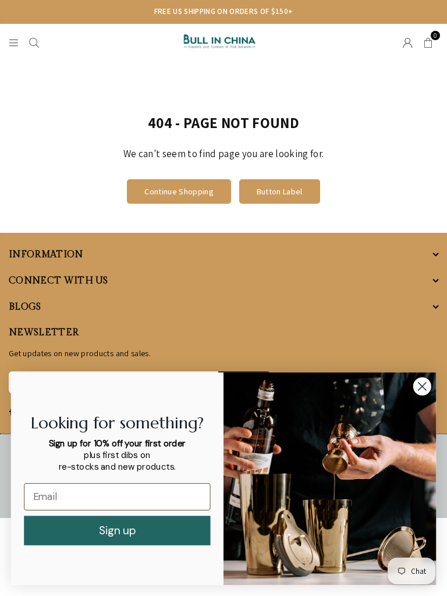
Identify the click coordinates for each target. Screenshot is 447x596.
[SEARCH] (34, 41)
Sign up (117, 530)
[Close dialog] (422, 386)
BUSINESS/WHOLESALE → (343, 11)
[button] (428, 41)
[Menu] (13, 41)
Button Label (280, 191)
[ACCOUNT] (408, 41)
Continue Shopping (179, 191)
